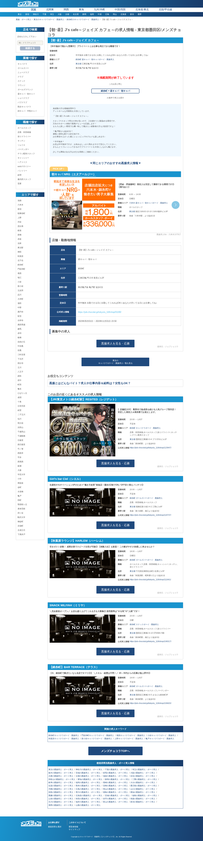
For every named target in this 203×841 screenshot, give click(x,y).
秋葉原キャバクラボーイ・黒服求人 (64, 738)
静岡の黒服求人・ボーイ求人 (117, 779)
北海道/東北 (142, 9)
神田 (19, 252)
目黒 (19, 350)
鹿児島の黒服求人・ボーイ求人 (143, 786)
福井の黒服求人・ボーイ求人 (88, 802)
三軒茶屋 (21, 355)
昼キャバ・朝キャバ (26, 94)
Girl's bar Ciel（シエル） (66, 479)
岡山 (115, 14)
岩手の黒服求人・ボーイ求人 (115, 799)
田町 (19, 500)
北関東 (50, 9)
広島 (107, 14)
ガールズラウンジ (25, 89)
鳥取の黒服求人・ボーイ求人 (61, 792)
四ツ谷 (20, 513)
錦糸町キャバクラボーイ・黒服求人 (64, 735)
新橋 (19, 235)
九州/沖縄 (99, 9)
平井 (19, 457)
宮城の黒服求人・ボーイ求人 (117, 795)
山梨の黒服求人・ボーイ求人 (88, 805)
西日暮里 (21, 444)
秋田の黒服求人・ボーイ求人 (88, 799)
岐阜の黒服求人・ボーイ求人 (61, 782)
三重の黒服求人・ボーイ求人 (144, 779)
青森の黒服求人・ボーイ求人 (143, 799)
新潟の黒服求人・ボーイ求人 (143, 802)
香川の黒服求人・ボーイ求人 (88, 792)
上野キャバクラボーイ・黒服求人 (129, 738)
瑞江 (19, 277)
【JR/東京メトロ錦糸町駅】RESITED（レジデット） (84, 399)
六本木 (20, 205)
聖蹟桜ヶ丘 (22, 504)
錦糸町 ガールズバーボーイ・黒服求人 (146, 498)
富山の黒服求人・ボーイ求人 (115, 802)
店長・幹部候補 (24, 132)
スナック (21, 81)
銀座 (19, 230)
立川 (19, 367)
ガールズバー (23, 68)
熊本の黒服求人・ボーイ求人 (88, 786)
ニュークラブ (23, 72)
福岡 (92, 14)
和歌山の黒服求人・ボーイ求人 (62, 779)
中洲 (100, 14)
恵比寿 (20, 226)
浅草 (19, 243)
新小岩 (20, 286)
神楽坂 (20, 483)
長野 (139, 14)
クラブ (20, 77)
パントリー (22, 171)
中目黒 (20, 346)
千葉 (44, 14)
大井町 (20, 299)
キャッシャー (23, 158)
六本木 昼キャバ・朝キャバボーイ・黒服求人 (148, 203)
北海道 (123, 14)
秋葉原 (20, 256)
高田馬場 (21, 325)
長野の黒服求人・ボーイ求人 (61, 805)
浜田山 (20, 427)
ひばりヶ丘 (22, 393)
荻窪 (19, 316)
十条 (19, 402)
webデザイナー (24, 166)
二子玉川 (21, 414)
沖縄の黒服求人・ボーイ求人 (61, 789)
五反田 (20, 290)
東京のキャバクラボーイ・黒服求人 (49, 19)
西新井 (20, 453)
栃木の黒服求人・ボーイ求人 (61, 773)
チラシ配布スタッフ (26, 154)
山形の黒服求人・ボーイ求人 (61, 799)
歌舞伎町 (21, 213)
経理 (19, 175)
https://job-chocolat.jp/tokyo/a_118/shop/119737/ (150, 515)
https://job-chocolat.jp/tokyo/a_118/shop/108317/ (150, 641)
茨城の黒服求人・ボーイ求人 (88, 773)
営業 (19, 183)
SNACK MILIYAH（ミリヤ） (68, 605)
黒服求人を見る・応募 (115, 343)
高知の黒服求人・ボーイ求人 (143, 792)
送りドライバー (24, 136)
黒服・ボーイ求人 (23, 19)
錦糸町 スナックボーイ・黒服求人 (144, 624)
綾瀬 (19, 466)
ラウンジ (21, 85)
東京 (20, 14)
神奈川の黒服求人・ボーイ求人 (89, 769)
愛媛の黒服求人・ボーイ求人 (61, 795)
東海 (81, 9)
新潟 (132, 14)
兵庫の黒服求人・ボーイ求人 (61, 776)
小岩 (19, 282)
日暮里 (20, 440)
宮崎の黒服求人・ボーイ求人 (115, 786)
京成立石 (21, 530)
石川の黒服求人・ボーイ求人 (61, 802)
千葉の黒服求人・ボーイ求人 (117, 769)
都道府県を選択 (54, 827)
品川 (19, 295)
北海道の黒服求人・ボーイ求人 (89, 795)
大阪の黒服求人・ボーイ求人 (143, 773)
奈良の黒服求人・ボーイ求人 (143, 776)
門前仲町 (21, 269)
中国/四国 (120, 9)
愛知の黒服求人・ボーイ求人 (90, 779)
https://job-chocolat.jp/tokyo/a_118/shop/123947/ (150, 448)
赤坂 (19, 239)
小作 (19, 479)
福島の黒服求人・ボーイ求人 (144, 795)
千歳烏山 (21, 432)
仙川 (19, 419)
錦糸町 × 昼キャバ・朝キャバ (115, 91)
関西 (66, 9)
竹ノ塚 (20, 449)
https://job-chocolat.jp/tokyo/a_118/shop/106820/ (150, 703)
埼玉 (52, 14)
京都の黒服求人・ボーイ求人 (88, 776)
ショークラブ (23, 98)
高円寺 (20, 312)
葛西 (19, 273)
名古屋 (76, 14)
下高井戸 (21, 534)
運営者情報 (73, 827)
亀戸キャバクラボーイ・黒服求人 (160, 738)
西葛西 (20, 462)
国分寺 (20, 363)
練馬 (19, 329)
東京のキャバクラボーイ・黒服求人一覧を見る (115, 361)
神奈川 (36, 14)
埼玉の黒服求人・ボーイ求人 (144, 769)
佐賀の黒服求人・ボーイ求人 (61, 786)
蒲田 (19, 303)
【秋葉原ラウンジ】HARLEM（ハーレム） (77, 540)
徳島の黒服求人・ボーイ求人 (115, 792)
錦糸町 (20, 265)
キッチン (21, 141)
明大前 (20, 423)
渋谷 (19, 222)
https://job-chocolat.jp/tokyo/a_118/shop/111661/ (150, 579)
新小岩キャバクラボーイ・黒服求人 (97, 738)
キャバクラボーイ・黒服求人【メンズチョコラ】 (97, 837)
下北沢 (20, 359)
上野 (19, 218)
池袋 (19, 200)
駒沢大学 (21, 517)
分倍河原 (21, 406)
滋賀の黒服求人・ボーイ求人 (115, 776)
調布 (19, 376)
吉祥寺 (20, 320)
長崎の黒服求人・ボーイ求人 (115, 782)
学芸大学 (21, 474)
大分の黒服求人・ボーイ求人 (143, 782)
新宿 (27, 14)
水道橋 (20, 491)
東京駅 (20, 248)
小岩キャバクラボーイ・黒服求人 (162, 735)
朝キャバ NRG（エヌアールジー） (74, 174)
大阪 (60, 14)
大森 (19, 470)
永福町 (20, 526)
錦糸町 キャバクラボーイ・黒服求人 (145, 428)
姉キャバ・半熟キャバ (27, 111)
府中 (19, 380)
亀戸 (19, 496)
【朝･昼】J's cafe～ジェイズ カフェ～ (74, 40)
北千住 (20, 260)
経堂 (19, 410)
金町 (19, 487)
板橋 (19, 337)
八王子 (20, 372)
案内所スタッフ (24, 179)
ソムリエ (21, 145)
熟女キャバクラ (24, 107)
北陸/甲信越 (165, 9)
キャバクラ (22, 64)
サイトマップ (74, 829)
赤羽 (19, 333)
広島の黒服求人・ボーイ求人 (88, 789)
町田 (19, 384)
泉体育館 (21, 509)
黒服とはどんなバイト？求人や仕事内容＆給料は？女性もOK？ (90, 383)
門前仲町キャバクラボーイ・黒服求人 (98, 735)
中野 (19, 307)
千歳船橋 (21, 436)
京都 (67, 14)
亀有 (19, 389)
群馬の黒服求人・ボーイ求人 (115, 773)
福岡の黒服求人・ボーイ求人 (88, 782)
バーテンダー (23, 149)
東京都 (79, 64)
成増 (19, 397)
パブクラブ (22, 102)
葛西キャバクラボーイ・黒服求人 (130, 735)
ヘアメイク (22, 162)
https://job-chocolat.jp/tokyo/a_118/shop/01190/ (99, 312)
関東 (33, 9)
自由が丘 (21, 342)
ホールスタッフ (24, 128)
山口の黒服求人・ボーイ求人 (143, 789)
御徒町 (20, 521)
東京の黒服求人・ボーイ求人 (61, 769)
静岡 (84, 14)
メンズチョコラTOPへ (115, 751)
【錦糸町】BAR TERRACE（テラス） (74, 667)
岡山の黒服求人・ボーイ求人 (115, 789)
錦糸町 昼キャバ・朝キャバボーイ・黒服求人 (95, 59)
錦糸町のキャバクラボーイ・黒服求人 (83, 19)
